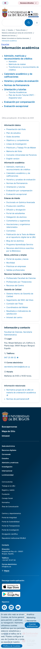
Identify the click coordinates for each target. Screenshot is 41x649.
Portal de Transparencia (11, 526)
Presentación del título (16, 129)
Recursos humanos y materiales (17, 274)
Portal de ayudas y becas (17, 259)
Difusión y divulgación (16, 210)
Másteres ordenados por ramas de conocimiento (17, 33)
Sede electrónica (8, 446)
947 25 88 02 (10, 357)
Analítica (30, 614)
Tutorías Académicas (18, 92)
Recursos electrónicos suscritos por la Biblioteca (20, 249)
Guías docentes (13, 136)
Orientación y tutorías (15, 187)
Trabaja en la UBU (8, 486)
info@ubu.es (6, 566)
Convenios (10, 231)
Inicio (3, 30)
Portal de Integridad (9, 517)
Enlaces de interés (12, 198)
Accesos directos (27, 3)
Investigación (7, 467)
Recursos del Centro (15, 285)
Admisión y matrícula (10, 463)
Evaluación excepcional (16, 194)
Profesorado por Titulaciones (19, 282)
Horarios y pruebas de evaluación (20, 179)
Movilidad (10, 263)
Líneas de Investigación (16, 144)
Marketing (31, 617)
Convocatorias (7, 482)
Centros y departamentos (11, 513)
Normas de (16, 399)
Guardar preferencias (32, 625)
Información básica (12, 125)
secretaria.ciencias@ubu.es (16, 366)
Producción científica (15, 206)
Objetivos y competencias (17, 140)
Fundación (6, 494)
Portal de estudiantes (15, 213)
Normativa (6, 502)
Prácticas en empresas (16, 266)
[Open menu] (37, 22)
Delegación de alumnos (16, 217)
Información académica (14, 162)
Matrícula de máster (17, 64)
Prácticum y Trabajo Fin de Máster (21, 147)
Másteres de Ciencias (9, 35)
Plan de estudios (13, 133)
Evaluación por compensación (19, 190)
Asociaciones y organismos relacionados (18, 225)
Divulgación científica (10, 534)
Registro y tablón (8, 490)
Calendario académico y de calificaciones (18, 174)
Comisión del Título (14, 304)
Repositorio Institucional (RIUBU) (14, 538)
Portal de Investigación (10, 530)
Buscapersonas (9, 426)
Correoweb (6, 454)
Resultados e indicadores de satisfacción (18, 312)
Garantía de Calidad (12, 289)
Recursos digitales (9, 450)
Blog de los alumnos (15, 241)
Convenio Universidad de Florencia (21, 155)
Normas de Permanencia (16, 183)
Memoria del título (14, 151)
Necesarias (31, 620)
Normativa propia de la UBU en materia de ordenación (21, 391)
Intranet (6, 436)
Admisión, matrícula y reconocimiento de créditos (18, 168)
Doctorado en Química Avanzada (20, 202)
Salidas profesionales (15, 270)
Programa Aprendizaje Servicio (19, 244)
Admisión (13, 61)
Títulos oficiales (21, 30)
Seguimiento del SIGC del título (19, 300)
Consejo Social (7, 498)
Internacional (7, 471)
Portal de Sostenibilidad (10, 522)
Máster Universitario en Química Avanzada (15, 38)
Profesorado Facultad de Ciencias (21, 278)
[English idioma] (5, 3)
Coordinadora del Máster (17, 307)
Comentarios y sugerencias (18, 221)
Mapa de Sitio (8, 431)
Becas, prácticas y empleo (15, 255)
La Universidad (7, 475)
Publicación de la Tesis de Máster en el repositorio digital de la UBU (21, 235)
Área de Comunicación (10, 506)
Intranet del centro (14, 317)
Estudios (10, 30)
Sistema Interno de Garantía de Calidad (19, 294)
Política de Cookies (11, 646)
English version (12, 158)
